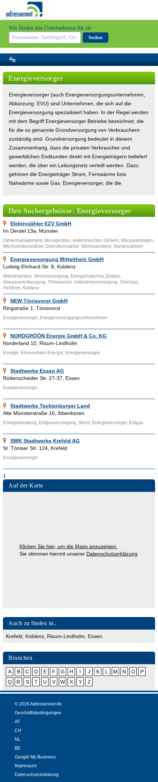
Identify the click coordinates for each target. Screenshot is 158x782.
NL (18, 739)
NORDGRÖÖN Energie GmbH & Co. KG (58, 336)
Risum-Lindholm (66, 636)
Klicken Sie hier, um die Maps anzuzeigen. (68, 546)
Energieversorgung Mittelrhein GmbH (57, 259)
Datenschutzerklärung (111, 554)
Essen (95, 636)
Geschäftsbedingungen (38, 712)
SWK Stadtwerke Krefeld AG (45, 441)
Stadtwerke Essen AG (37, 371)
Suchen (96, 37)
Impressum (26, 765)
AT (17, 721)
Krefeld (14, 636)
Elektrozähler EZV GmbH (40, 223)
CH (18, 730)
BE (18, 748)
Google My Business (35, 757)
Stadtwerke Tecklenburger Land (50, 406)
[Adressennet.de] (24, 9)
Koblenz (34, 636)
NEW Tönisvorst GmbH (39, 301)
